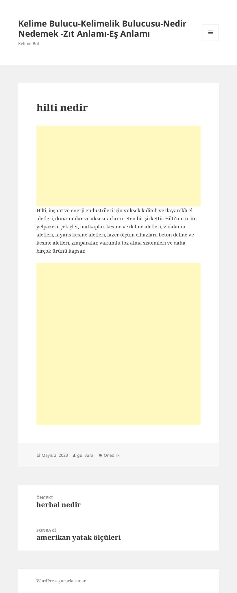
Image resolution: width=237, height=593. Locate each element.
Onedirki (112, 455)
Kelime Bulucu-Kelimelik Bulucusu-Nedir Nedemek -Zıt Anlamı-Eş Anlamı (102, 28)
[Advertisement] (118, 166)
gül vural (86, 455)
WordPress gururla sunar (61, 580)
